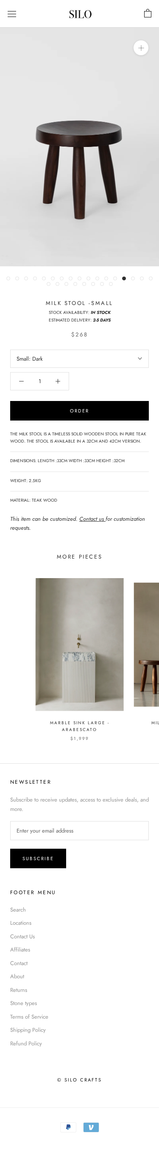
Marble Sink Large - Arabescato (79, 726)
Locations (20, 923)
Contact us (92, 519)
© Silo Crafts (79, 1079)
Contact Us (22, 936)
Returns (18, 990)
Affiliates (20, 950)
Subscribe (38, 858)
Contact (19, 963)
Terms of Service (29, 1017)
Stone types (23, 1003)
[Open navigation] (12, 14)
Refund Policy (26, 1043)
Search (18, 910)
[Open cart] (147, 13)
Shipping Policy (28, 1030)
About (17, 976)
